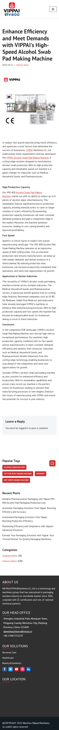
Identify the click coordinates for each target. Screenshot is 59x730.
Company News (9, 555)
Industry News (22, 64)
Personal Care (9, 652)
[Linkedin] (28, 669)
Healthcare (8, 657)
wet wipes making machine (16, 480)
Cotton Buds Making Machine (18, 474)
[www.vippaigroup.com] (11, 9)
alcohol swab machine (14, 467)
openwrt (40, 474)
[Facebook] (4, 669)
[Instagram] (22, 669)
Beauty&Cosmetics (11, 663)
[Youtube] (16, 669)
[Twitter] (10, 669)
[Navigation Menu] (53, 9)
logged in (23, 428)
